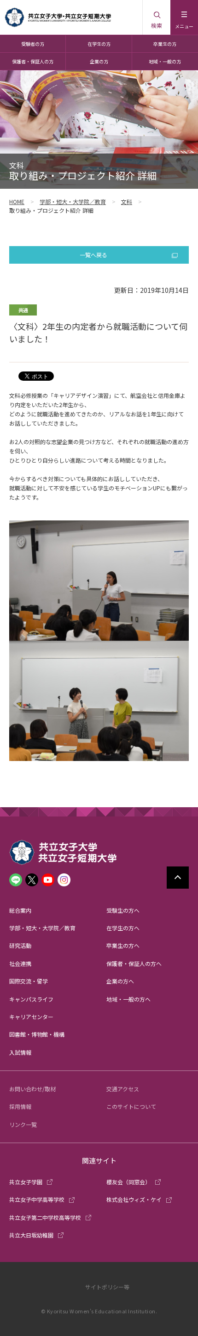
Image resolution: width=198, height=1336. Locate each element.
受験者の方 (32, 43)
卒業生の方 (164, 43)
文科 (126, 201)
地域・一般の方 (165, 61)
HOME (16, 201)
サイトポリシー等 (107, 1287)
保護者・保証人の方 (32, 61)
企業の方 (99, 61)
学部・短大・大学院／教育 (73, 201)
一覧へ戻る (93, 255)
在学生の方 (99, 43)
